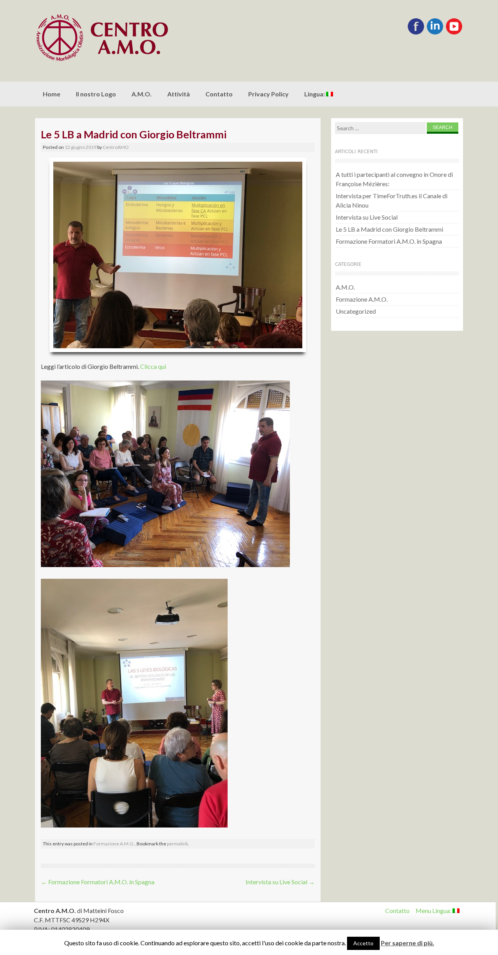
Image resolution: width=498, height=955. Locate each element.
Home (51, 94)
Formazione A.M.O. (114, 844)
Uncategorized (356, 311)
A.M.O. (142, 94)
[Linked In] (435, 33)
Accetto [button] (363, 943)
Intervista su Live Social (280, 881)
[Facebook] (416, 33)
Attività (178, 94)
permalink (177, 844)
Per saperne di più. (407, 942)
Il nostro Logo (96, 94)
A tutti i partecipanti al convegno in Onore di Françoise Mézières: (394, 179)
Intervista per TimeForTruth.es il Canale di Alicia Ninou (391, 200)
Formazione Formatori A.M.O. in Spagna (97, 881)
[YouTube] (454, 33)
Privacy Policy (268, 94)
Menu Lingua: (434, 910)
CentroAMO (116, 147)
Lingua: (315, 94)
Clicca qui (153, 366)
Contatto (219, 94)
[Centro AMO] (120, 38)
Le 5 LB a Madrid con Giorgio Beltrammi (389, 229)
